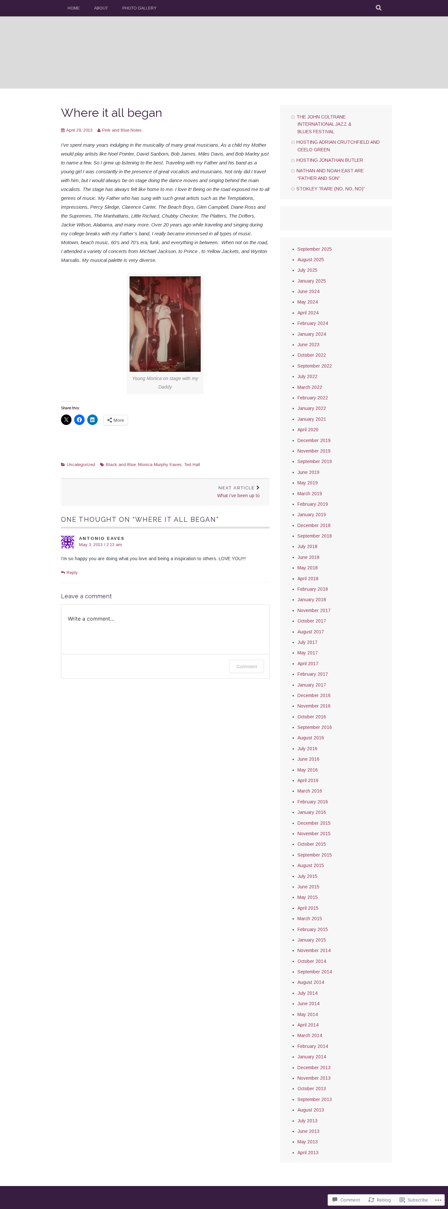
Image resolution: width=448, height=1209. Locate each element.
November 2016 (314, 706)
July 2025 (307, 270)
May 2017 (307, 652)
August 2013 (310, 1110)
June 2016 (308, 759)
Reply (72, 572)
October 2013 (311, 1088)
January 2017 (311, 685)
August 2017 (310, 631)
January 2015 (311, 940)
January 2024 (311, 334)
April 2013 (307, 1152)
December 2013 (314, 1067)
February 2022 (312, 397)
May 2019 (307, 482)
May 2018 (307, 567)
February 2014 (312, 1046)
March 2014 (309, 1035)
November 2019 (314, 451)
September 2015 (314, 855)
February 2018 (312, 589)
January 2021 (311, 419)
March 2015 (309, 918)
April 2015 (307, 908)
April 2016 (307, 780)
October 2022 (311, 355)
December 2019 (314, 440)
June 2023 (308, 344)
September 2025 (314, 249)
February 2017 (312, 674)
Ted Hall (192, 464)
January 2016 (311, 812)
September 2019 (314, 461)
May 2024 (307, 302)
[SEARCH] (379, 8)
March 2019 (309, 493)
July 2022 (307, 376)
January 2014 (311, 1056)
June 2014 (308, 1003)
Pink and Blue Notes (122, 130)
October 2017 (311, 621)
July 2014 (307, 993)
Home (74, 8)
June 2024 (308, 291)
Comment (246, 666)
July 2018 (307, 546)
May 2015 (307, 897)
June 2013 (308, 1131)
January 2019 (311, 514)
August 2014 (310, 982)
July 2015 (307, 876)
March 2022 (309, 387)
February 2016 (312, 801)
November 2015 (314, 833)
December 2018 (314, 525)
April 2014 (307, 1025)
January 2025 (311, 281)
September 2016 (314, 727)
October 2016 (311, 716)
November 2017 (314, 610)
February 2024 (312, 323)
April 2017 (307, 663)
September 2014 (314, 971)
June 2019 (308, 472)
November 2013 (314, 1078)
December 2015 (314, 823)
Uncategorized (81, 464)
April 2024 (307, 312)
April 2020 (307, 429)
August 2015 (310, 865)
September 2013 (314, 1099)
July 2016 (307, 748)
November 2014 (314, 950)
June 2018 (308, 557)
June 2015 (308, 886)
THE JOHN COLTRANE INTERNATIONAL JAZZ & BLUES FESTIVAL (324, 124)
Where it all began (111, 112)
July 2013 (307, 1120)
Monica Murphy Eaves (160, 464)
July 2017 (307, 642)
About (101, 8)
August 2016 (310, 737)
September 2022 (314, 366)
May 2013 (307, 1141)
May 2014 (307, 1014)
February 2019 (312, 504)
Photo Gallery (139, 8)
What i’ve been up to (238, 491)
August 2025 (310, 259)
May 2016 (307, 770)
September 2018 (314, 536)
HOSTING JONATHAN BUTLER (329, 160)
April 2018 (307, 578)
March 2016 (309, 791)
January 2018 (311, 599)
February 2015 (312, 929)
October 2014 (311, 961)
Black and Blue (121, 464)
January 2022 (311, 408)
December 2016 (314, 695)
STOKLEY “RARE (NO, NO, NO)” (330, 188)
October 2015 (311, 844)
